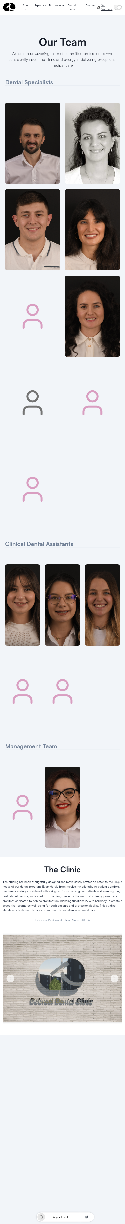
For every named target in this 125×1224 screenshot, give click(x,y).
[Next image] (114, 978)
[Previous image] (10, 978)
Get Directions (106, 7)
